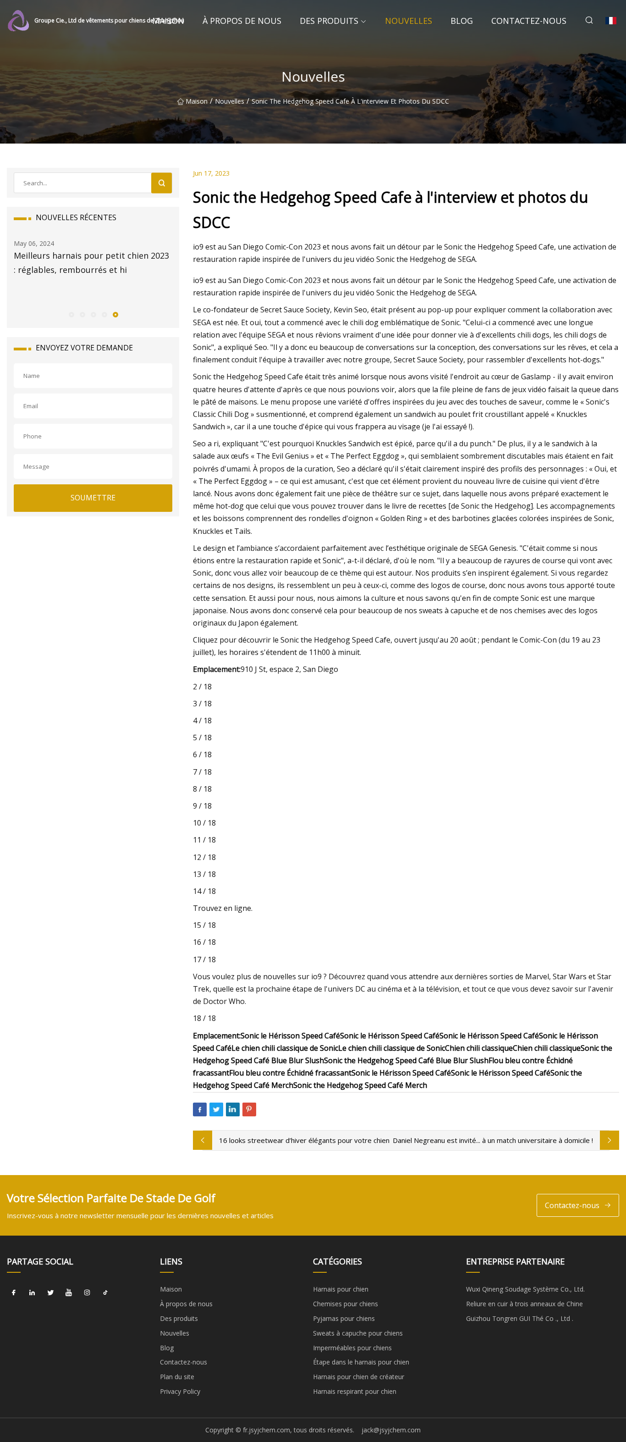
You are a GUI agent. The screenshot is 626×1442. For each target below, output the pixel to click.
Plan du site (177, 1376)
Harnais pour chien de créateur (358, 1376)
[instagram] (87, 1292)
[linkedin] (32, 1292)
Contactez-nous (528, 20)
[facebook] (14, 1292)
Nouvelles (408, 20)
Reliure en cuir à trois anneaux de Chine (524, 1303)
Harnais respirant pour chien (354, 1391)
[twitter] (50, 1292)
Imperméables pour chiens (352, 1347)
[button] (71, 314)
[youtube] (69, 1292)
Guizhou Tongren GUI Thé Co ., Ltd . (519, 1318)
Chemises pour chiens (345, 1303)
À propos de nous (242, 20)
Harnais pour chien (340, 1289)
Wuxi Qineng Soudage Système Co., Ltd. (525, 1289)
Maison (168, 20)
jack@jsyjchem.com (391, 1429)
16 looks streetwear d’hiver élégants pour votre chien (304, 1140)
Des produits (329, 20)
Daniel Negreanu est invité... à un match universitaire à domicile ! (493, 1140)
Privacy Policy (180, 1391)
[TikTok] (105, 1292)
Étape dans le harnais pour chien (361, 1362)
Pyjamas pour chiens (344, 1318)
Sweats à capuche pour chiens (358, 1333)
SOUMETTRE (93, 498)
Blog (461, 20)
